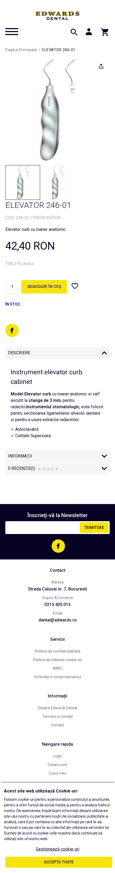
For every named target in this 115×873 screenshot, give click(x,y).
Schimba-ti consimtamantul (57, 677)
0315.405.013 (57, 604)
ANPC (58, 668)
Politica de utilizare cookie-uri (57, 660)
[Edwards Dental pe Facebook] (12, 330)
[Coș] (103, 32)
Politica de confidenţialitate (57, 651)
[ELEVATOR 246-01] (23, 182)
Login (57, 756)
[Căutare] (74, 32)
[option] (57, 110)
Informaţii (20, 456)
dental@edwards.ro (58, 620)
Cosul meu (58, 773)
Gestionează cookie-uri (57, 849)
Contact (57, 725)
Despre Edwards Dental (57, 708)
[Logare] (88, 32)
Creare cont (57, 765)
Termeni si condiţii (57, 716)
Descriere (19, 352)
